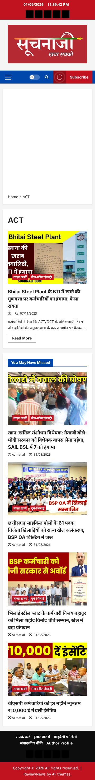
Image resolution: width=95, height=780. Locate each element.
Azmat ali (19, 454)
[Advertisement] (47, 143)
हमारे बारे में (42, 736)
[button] (8, 76)
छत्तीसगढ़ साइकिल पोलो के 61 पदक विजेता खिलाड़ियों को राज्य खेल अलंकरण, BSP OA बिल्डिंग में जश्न (46, 530)
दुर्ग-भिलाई (37, 508)
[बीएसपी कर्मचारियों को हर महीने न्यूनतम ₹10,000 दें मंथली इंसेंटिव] (47, 669)
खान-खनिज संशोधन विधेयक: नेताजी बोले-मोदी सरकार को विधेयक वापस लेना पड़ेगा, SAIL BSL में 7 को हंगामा (47, 440)
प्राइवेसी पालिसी (65, 736)
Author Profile (59, 743)
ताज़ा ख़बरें (20, 277)
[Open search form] (46, 77)
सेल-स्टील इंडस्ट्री (41, 277)
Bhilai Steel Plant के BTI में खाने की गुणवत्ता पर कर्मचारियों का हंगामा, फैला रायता (44, 299)
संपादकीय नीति (31, 743)
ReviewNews (34, 774)
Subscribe (79, 77)
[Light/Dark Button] (34, 77)
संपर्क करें (23, 736)
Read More (24, 339)
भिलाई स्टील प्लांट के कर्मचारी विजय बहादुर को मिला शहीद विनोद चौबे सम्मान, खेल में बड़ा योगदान (47, 620)
